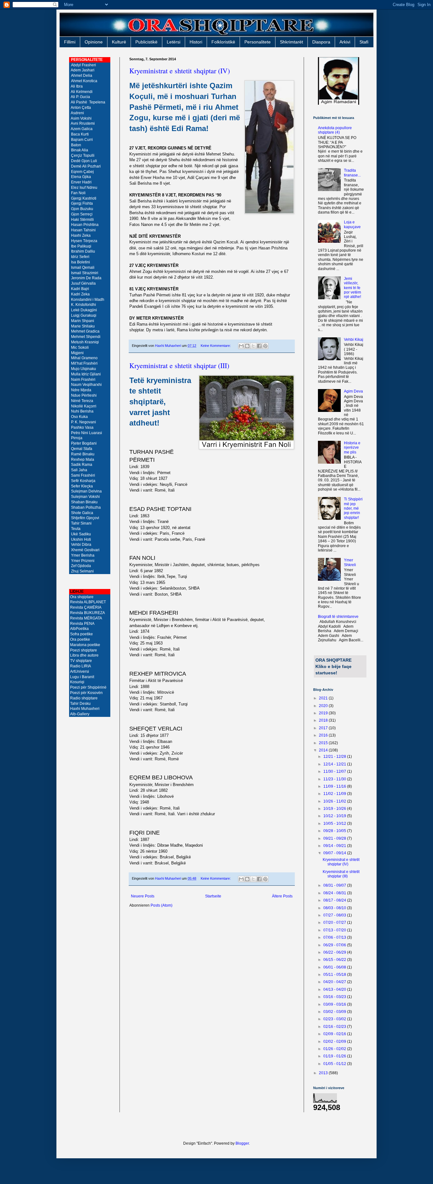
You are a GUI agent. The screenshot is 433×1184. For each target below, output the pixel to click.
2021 (324, 698)
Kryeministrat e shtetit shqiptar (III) (179, 365)
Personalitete (257, 41)
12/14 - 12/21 (335, 764)
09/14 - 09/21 (335, 845)
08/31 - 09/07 (335, 885)
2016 (324, 735)
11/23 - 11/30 (335, 779)
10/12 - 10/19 (335, 816)
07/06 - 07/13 (335, 937)
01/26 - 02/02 (335, 1049)
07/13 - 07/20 (335, 930)
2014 (324, 750)
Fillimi (69, 41)
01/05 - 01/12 (335, 1064)
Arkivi (344, 41)
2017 (324, 728)
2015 (324, 743)
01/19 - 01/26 (335, 1056)
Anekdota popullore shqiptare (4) (335, 130)
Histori (196, 41)
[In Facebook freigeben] (259, 346)
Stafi (363, 41)
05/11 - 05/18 (335, 974)
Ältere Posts (282, 896)
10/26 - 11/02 (335, 801)
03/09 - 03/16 (335, 1004)
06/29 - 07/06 (335, 945)
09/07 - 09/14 (335, 853)
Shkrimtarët (291, 41)
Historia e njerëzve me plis (352, 447)
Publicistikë (146, 41)
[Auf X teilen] (253, 346)
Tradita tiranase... (352, 172)
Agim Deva (353, 391)
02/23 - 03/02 (335, 1019)
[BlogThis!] (247, 346)
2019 (324, 713)
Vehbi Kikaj (353, 339)
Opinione (94, 41)
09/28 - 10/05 (335, 831)
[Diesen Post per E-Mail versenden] (241, 346)
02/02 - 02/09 (335, 1041)
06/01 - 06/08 (335, 967)
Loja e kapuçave (352, 224)
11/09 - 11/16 (335, 786)
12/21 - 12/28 (335, 756)
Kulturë (119, 41)
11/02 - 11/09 (335, 793)
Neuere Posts (142, 896)
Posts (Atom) (161, 905)
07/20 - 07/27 (335, 922)
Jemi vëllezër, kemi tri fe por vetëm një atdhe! (352, 287)
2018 (324, 720)
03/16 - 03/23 (335, 997)
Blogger (242, 1143)
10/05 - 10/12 (335, 823)
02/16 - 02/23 (335, 1026)
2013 (324, 1073)
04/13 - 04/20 (335, 989)
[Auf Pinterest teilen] (265, 346)
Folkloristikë (223, 41)
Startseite (213, 896)
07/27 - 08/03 (335, 915)
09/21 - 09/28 (335, 838)
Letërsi (173, 41)
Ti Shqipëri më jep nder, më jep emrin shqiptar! (353, 508)
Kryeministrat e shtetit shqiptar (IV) (179, 70)
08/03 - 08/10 (335, 908)
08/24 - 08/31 (335, 893)
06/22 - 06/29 (335, 952)
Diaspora (321, 41)
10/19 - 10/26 (335, 808)
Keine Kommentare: (216, 345)
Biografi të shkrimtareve (338, 616)
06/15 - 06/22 (335, 959)
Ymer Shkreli (350, 562)
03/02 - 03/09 (335, 1011)
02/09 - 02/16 (335, 1034)
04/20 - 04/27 (335, 982)
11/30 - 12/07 (335, 771)
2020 (324, 706)
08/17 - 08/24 (335, 900)
